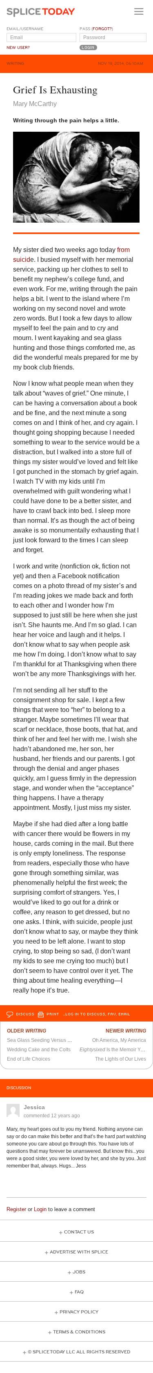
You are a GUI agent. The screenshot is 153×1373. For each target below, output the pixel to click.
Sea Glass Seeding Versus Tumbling (47, 1040)
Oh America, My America (119, 1040)
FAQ (79, 1292)
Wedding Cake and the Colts (39, 1049)
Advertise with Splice (79, 1252)
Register (16, 1209)
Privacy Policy (79, 1312)
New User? (18, 47)
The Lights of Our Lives (120, 1059)
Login (40, 1209)
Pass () (96, 29)
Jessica (34, 1107)
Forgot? (102, 29)
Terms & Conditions (79, 1332)
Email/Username (25, 29)
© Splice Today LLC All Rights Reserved (79, 1352)
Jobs (79, 1272)
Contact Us (79, 1232)
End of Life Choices (28, 1059)
